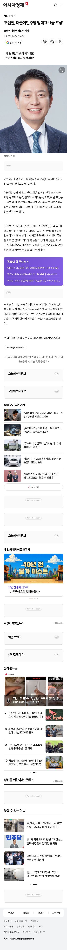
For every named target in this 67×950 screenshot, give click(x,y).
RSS (40, 926)
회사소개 (7, 921)
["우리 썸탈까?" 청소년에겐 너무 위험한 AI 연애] (14, 880)
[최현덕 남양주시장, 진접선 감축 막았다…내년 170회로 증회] (54, 736)
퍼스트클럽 (8, 926)
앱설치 (26, 912)
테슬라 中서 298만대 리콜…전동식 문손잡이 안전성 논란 (42, 460)
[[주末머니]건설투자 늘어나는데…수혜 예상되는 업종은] (12, 450)
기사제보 (31, 926)
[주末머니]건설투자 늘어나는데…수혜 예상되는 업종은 (42, 445)
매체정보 (37, 931)
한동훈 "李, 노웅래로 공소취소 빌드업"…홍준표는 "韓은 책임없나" (41, 475)
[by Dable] (58, 781)
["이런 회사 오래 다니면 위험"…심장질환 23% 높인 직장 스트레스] (12, 420)
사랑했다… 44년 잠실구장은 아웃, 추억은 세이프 (43, 857)
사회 (6, 16)
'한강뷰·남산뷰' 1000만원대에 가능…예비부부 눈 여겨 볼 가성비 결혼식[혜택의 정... (33, 281)
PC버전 (41, 912)
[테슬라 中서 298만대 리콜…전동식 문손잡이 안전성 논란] (12, 466)
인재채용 (34, 921)
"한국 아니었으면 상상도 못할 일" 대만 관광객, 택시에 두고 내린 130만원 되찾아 (33, 274)
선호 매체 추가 (15, 42)
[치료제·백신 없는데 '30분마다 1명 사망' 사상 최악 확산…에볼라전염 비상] (54, 768)
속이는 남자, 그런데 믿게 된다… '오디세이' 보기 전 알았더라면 (43, 825)
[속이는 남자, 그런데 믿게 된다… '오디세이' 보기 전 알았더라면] (14, 831)
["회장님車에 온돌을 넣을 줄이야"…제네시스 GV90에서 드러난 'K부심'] (14, 847)
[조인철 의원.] (33, 109)
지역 (13, 16)
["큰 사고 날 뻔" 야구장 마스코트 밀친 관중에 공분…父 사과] (54, 752)
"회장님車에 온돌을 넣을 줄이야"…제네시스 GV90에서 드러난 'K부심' (44, 842)
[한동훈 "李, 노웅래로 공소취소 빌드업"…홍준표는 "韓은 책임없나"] (12, 481)
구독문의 (20, 926)
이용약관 (26, 931)
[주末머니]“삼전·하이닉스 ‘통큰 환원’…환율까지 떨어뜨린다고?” (43, 430)
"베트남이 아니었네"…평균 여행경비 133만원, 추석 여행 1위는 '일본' (33, 268)
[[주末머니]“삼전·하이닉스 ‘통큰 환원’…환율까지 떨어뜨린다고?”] (12, 435)
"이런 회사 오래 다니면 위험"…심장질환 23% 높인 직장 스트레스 (43, 414)
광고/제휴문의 (21, 921)
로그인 (11, 912)
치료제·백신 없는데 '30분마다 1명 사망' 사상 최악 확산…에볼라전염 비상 (25, 764)
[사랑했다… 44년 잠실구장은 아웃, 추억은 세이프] (14, 864)
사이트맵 (56, 912)
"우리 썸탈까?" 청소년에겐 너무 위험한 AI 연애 (43, 874)
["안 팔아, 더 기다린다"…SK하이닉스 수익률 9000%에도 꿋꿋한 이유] (54, 720)
